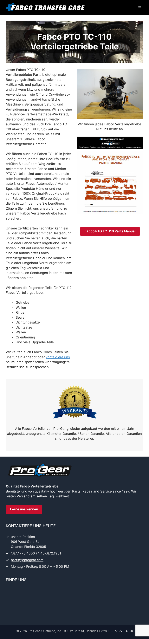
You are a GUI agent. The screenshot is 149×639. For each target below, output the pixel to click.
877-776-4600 (123, 631)
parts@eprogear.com (27, 560)
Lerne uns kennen (24, 509)
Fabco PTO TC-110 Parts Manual (110, 231)
